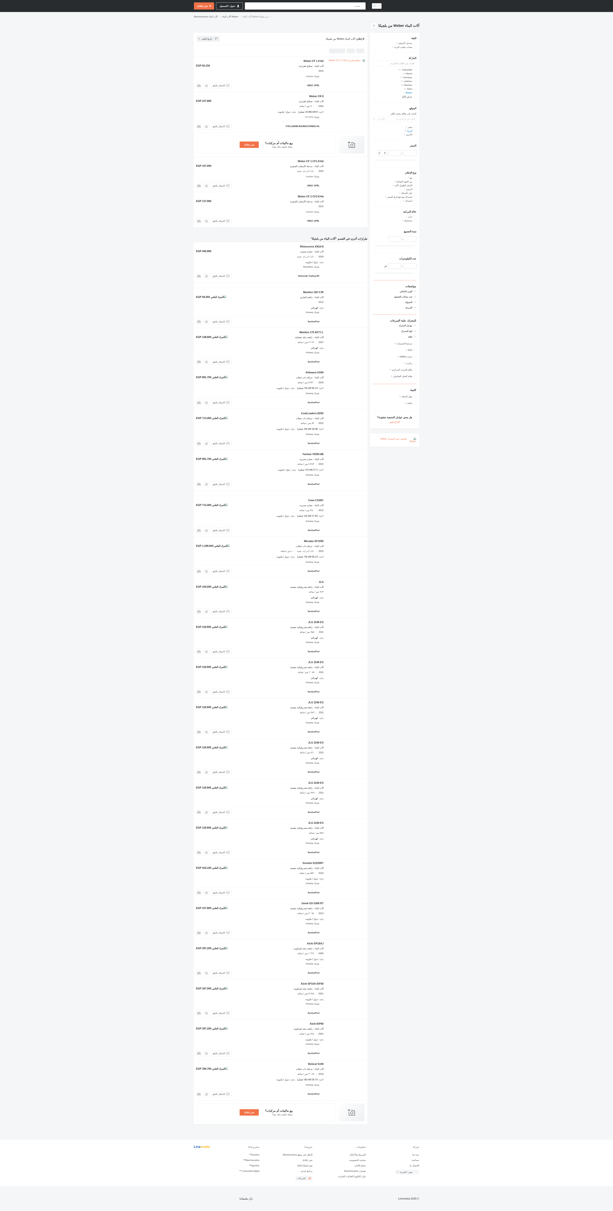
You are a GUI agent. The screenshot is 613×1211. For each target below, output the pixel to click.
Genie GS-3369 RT (313, 903)
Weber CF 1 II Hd (313, 61)
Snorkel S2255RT (313, 863)
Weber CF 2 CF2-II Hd (311, 196)
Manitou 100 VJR (313, 292)
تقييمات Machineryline (355, 1171)
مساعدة (415, 1160)
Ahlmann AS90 (315, 372)
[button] (206, 86)
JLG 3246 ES (316, 622)
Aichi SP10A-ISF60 (312, 983)
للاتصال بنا (414, 1165)
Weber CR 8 (316, 96)
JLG (321, 582)
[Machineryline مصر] (402, 6)
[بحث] (362, 6)
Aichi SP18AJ (315, 943)
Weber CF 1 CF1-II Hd (311, 161)
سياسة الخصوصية (357, 1160)
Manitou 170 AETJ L (311, 332)
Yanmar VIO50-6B (313, 454)
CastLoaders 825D (312, 413)
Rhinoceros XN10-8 (312, 246)
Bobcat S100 (316, 1064)
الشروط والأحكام (358, 1154)
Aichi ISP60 (317, 1023)
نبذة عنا (415, 1154)
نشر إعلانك (249, 144)
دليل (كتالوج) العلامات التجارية (352, 1176)
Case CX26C (316, 500)
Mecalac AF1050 (314, 541)
